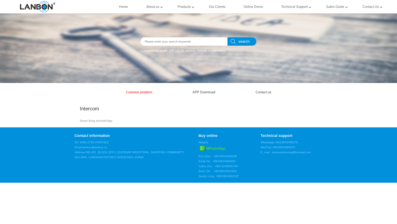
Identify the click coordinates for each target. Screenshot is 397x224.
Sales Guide (335, 7)
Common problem (139, 92)
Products (184, 7)
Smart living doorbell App (96, 120)
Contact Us (370, 7)
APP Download (204, 92)
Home (123, 7)
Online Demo (253, 7)
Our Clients (217, 7)
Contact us (263, 92)
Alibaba (203, 142)
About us (152, 7)
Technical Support (294, 7)
